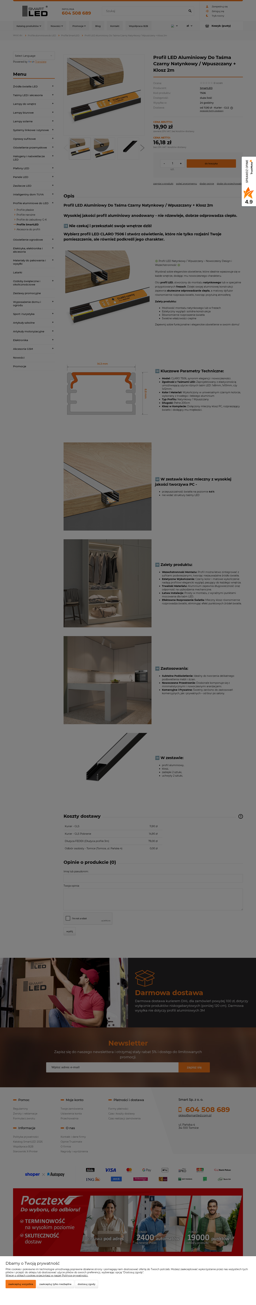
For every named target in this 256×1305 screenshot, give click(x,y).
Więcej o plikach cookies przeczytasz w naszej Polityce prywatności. (47, 1275)
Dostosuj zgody (86, 1284)
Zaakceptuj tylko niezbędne (55, 1284)
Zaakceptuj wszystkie (20, 1284)
